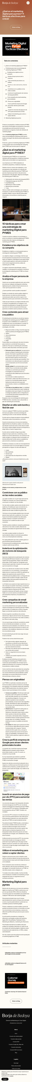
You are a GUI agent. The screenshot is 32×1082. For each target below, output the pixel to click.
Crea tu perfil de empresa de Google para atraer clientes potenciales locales (17, 105)
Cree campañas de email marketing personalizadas (16, 98)
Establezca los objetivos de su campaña (15, 73)
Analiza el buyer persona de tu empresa (15, 77)
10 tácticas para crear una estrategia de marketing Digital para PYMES (16, 69)
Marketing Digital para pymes (13, 118)
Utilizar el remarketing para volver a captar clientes (17, 114)
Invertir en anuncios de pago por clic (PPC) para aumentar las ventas (17, 110)
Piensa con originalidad (14, 101)
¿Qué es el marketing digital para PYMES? (16, 65)
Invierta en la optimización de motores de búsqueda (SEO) (18, 94)
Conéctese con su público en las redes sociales (16, 89)
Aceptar (5, 1079)
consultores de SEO (22, 593)
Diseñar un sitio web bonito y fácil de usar (17, 85)
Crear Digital (24, 587)
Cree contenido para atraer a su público (16, 81)
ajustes (11, 1076)
